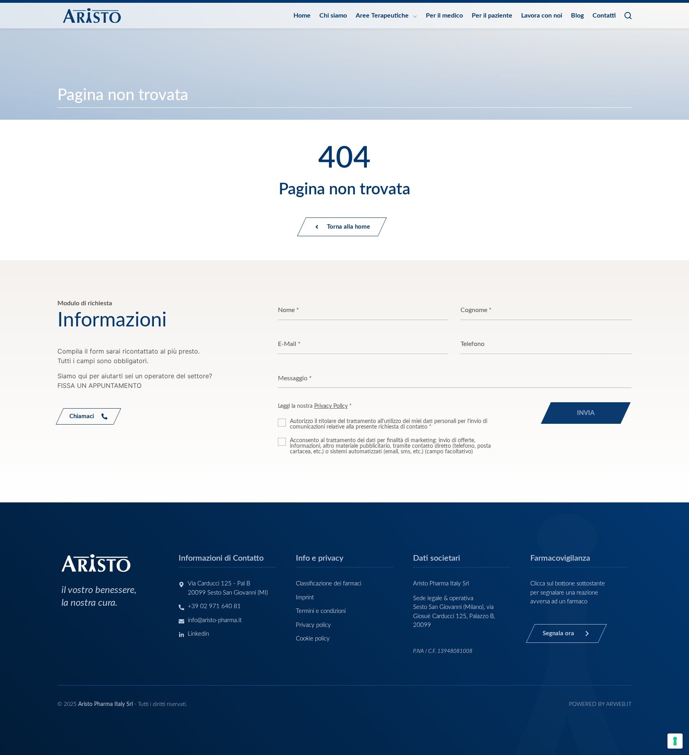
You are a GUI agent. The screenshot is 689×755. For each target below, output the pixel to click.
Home (302, 15)
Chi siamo (333, 15)
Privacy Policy (331, 406)
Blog (577, 15)
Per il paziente (492, 15)
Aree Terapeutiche (382, 15)
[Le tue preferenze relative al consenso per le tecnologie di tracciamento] (675, 741)
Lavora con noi (541, 15)
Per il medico (444, 15)
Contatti (604, 15)
